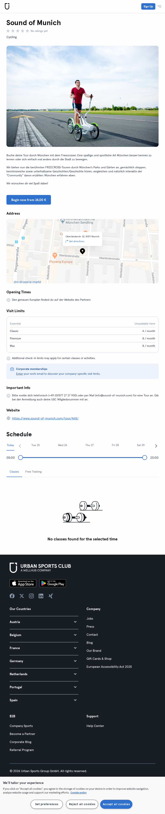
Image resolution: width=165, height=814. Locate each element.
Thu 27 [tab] (89, 445)
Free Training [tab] (33, 471)
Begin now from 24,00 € (28, 200)
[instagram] (31, 596)
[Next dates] (156, 445)
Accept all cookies (116, 804)
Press (90, 626)
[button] (44, 621)
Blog (90, 642)
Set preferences (46, 804)
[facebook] (12, 596)
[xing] (50, 596)
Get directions (76, 241)
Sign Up (148, 6)
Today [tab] (10, 445)
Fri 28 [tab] (115, 445)
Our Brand (94, 651)
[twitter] (21, 596)
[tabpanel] (82, 512)
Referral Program (22, 750)
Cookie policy (78, 792)
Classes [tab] (14, 471)
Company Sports (21, 726)
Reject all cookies (82, 804)
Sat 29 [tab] (141, 445)
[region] (82, 795)
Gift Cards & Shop (99, 659)
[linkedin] (41, 596)
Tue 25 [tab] (35, 445)
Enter (19, 374)
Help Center (95, 726)
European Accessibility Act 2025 (109, 667)
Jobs (90, 618)
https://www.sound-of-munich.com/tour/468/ (45, 418)
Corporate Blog (20, 742)
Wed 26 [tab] (62, 445)
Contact (92, 634)
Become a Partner (22, 734)
